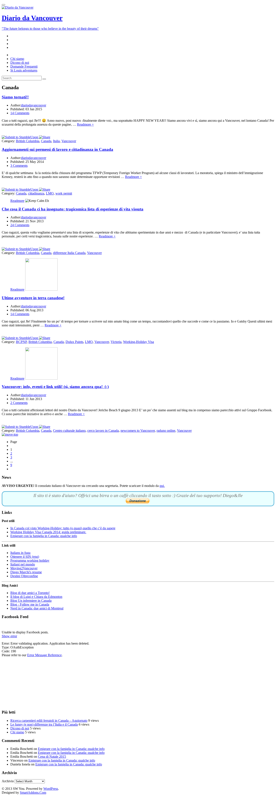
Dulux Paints (74, 342)
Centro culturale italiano (69, 430)
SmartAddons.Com (33, 792)
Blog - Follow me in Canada (29, 604)
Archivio (8, 781)
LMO (50, 193)
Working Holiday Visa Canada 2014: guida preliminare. (48, 532)
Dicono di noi (19, 728)
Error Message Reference (44, 655)
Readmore (17, 201)
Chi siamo (17, 732)
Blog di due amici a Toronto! (30, 593)
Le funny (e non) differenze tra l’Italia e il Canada (44, 724)
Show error (9, 636)
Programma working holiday (29, 560)
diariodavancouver (33, 105)
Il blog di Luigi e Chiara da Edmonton (36, 596)
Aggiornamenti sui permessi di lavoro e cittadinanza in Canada (57, 149)
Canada (46, 141)
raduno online (166, 430)
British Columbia (27, 141)
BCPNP (21, 342)
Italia (56, 141)
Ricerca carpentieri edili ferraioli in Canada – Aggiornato (48, 720)
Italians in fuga (20, 553)
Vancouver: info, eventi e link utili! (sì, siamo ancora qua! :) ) (55, 386)
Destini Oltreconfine (24, 576)
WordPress (50, 788)
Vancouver (68, 141)
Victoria (116, 342)
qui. (162, 486)
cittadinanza (36, 193)
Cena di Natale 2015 (52, 756)
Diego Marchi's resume (26, 572)
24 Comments (19, 225)
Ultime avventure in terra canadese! (33, 298)
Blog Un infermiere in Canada (31, 600)
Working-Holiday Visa (138, 342)
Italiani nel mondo (22, 564)
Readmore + (85, 124)
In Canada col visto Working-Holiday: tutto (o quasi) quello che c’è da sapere (62, 528)
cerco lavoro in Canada (103, 430)
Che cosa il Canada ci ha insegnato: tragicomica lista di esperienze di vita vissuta (72, 209)
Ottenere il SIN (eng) (24, 556)
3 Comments (19, 165)
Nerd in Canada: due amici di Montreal (36, 608)
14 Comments (19, 113)
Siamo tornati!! (15, 97)
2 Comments (19, 403)
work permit (63, 193)
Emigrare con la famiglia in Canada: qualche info (43, 536)
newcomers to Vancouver (138, 430)
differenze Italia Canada (69, 253)
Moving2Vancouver (24, 568)
